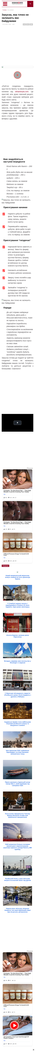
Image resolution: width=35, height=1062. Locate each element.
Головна (5, 10)
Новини (5, 566)
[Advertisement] (17, 46)
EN (24, 24)
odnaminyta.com (21, 91)
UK (31, 24)
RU (28, 24)
